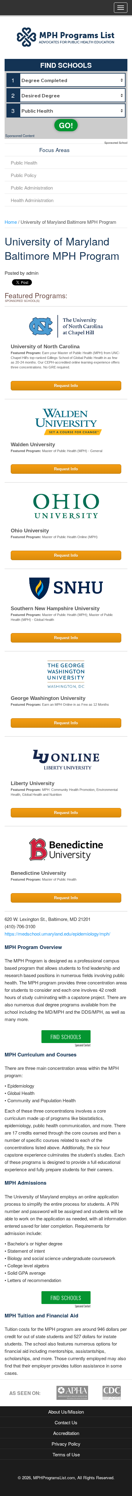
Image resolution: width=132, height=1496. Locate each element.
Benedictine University (38, 873)
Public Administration (32, 187)
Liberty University (32, 783)
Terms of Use (66, 1454)
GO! (66, 125)
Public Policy (24, 175)
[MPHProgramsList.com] (66, 36)
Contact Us (66, 1422)
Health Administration (32, 200)
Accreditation (66, 1432)
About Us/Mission (66, 1411)
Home (11, 221)
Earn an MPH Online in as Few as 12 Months (75, 704)
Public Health (24, 162)
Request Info (66, 385)
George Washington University (48, 698)
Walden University (33, 444)
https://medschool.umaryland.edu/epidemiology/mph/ (57, 933)
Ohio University (30, 531)
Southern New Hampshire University (55, 608)
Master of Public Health (59, 879)
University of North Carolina (45, 347)
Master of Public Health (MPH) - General (72, 451)
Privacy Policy (66, 1443)
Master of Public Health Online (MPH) (70, 537)
